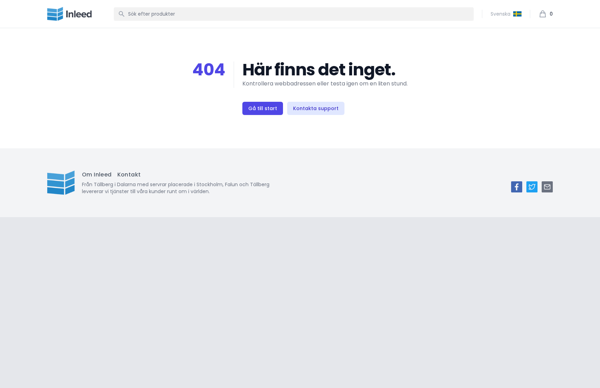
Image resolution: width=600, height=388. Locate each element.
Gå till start (262, 108)
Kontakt (129, 175)
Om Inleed (97, 175)
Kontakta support (316, 108)
